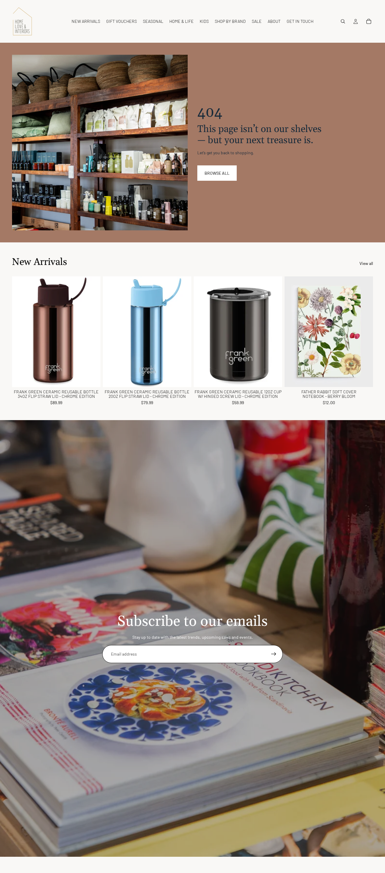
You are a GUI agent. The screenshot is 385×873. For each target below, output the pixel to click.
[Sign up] (273, 654)
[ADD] (91, 377)
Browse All (217, 173)
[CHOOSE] (182, 377)
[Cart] (368, 21)
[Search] (343, 21)
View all (366, 263)
